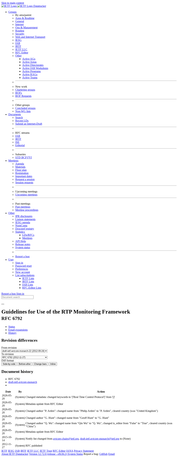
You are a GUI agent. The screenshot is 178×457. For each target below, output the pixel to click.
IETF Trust (46, 450)
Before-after (25, 364)
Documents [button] (14, 114)
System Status (75, 453)
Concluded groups (25, 108)
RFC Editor (21, 52)
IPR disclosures (23, 216)
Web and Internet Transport (30, 36)
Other (18, 55)
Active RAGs (29, 74)
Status (11, 326)
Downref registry (24, 228)
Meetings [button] (13, 160)
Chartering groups (25, 89)
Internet (19, 24)
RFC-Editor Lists (31, 287)
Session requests (24, 182)
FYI (29, 157)
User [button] (11, 259)
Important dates (23, 176)
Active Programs (31, 71)
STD (18, 157)
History (12, 332)
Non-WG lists (23, 111)
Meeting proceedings (26, 209)
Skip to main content (12, 2)
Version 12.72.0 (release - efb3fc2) (48, 453)
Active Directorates (32, 65)
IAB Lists (27, 284)
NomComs (21, 225)
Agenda (19, 163)
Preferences (21, 268)
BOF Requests (23, 95)
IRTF (18, 46)
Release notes (22, 244)
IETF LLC (21, 49)
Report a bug (22, 256)
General (19, 21)
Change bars (40, 364)
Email (111, 453)
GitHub (103, 453)
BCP (24, 157)
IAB (17, 43)
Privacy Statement (84, 450)
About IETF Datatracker (14, 453)
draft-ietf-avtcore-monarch (22, 382)
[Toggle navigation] (2, 304)
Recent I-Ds (22, 120)
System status (22, 247)
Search (19, 117)
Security (19, 33)
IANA (69, 450)
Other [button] (11, 213)
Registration (22, 173)
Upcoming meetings (26, 194)
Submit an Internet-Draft (28, 123)
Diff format (7, 360)
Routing (19, 30)
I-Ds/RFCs (28, 234)
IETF (4, 450)
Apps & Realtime (24, 18)
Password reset (23, 265)
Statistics (20, 231)
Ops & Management (26, 27)
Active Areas (29, 61)
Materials (20, 166)
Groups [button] (12, 11)
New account (22, 272)
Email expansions (18, 329)
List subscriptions (24, 275)
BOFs (18, 92)
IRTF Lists (28, 281)
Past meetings (22, 206)
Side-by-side (9, 364)
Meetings (27, 238)
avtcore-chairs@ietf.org (66, 438)
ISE (17, 142)
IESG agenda (22, 222)
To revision (7, 354)
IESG (18, 40)
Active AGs (28, 58)
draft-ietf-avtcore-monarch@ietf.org (99, 438)
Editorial (20, 145)
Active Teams (29, 77)
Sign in (19, 262)
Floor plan (21, 169)
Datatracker (39, 6)
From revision (9, 347)
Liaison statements (25, 219)
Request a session (25, 179)
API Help (20, 241)
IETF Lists (28, 278)
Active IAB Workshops (35, 68)
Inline (53, 364)
